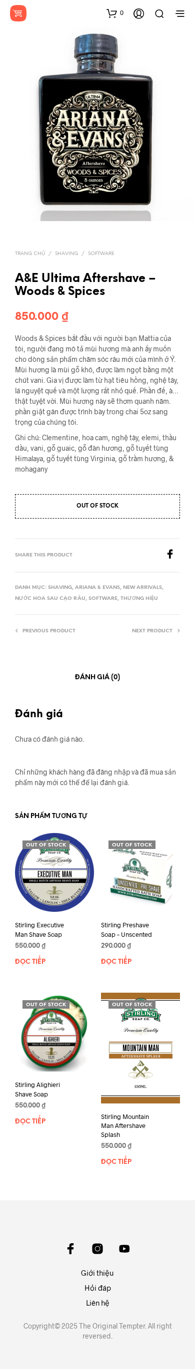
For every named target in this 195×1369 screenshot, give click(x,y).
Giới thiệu (97, 1272)
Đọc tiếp (30, 962)
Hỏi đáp (97, 1287)
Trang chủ (30, 254)
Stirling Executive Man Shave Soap (39, 929)
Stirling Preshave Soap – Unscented (126, 929)
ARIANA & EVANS (97, 587)
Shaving (66, 254)
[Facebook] (172, 555)
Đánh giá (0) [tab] (97, 677)
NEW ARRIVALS (142, 587)
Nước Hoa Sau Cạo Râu (50, 598)
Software (101, 254)
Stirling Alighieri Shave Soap (37, 1089)
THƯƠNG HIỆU (139, 598)
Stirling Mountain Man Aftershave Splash (125, 1125)
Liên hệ (98, 1302)
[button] (115, 13)
